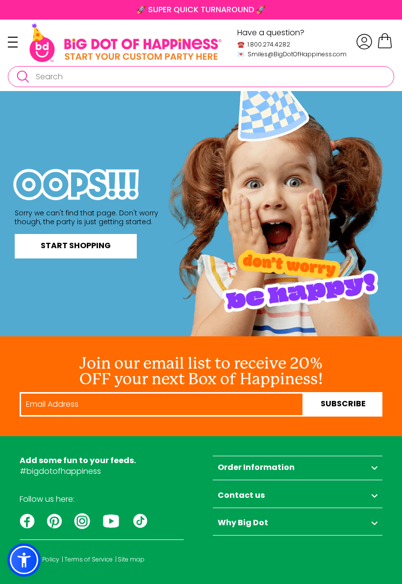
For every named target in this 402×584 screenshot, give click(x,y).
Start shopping (76, 246)
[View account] (364, 41)
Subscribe (343, 404)
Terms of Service (88, 559)
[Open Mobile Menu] (18, 42)
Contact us (241, 496)
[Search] (22, 76)
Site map (131, 559)
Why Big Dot (243, 523)
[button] (24, 560)
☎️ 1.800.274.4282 (263, 44)
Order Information (256, 468)
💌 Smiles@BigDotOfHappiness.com (292, 54)
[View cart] (385, 46)
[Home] (125, 42)
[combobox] (201, 76)
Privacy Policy (39, 559)
